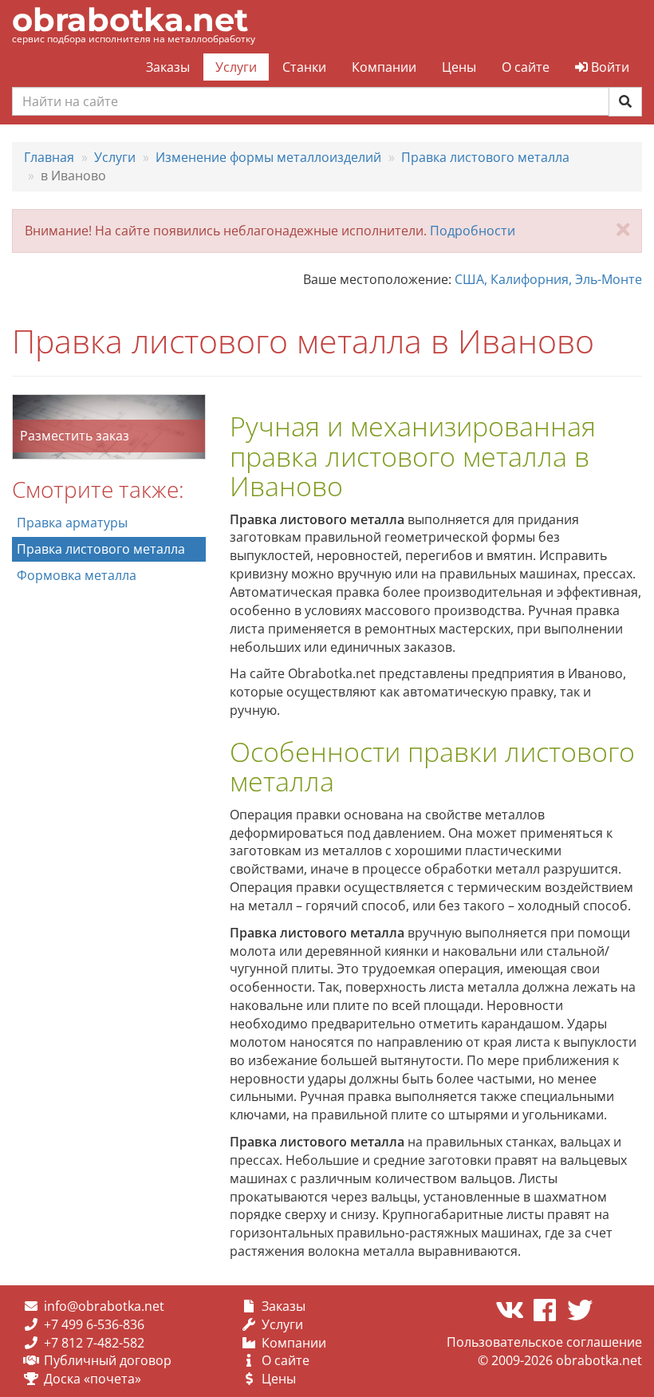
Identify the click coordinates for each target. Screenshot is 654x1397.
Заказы (168, 67)
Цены (459, 67)
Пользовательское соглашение (544, 1342)
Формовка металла (76, 575)
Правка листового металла (101, 549)
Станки (304, 67)
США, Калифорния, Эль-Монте (548, 279)
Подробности (472, 230)
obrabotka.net (130, 19)
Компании (384, 67)
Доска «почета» (92, 1378)
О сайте (526, 67)
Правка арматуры (72, 522)
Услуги (236, 67)
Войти (608, 67)
